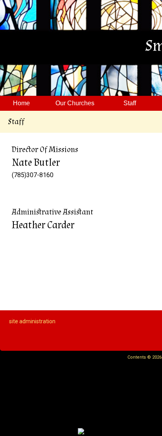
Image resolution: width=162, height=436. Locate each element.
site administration (32, 321)
